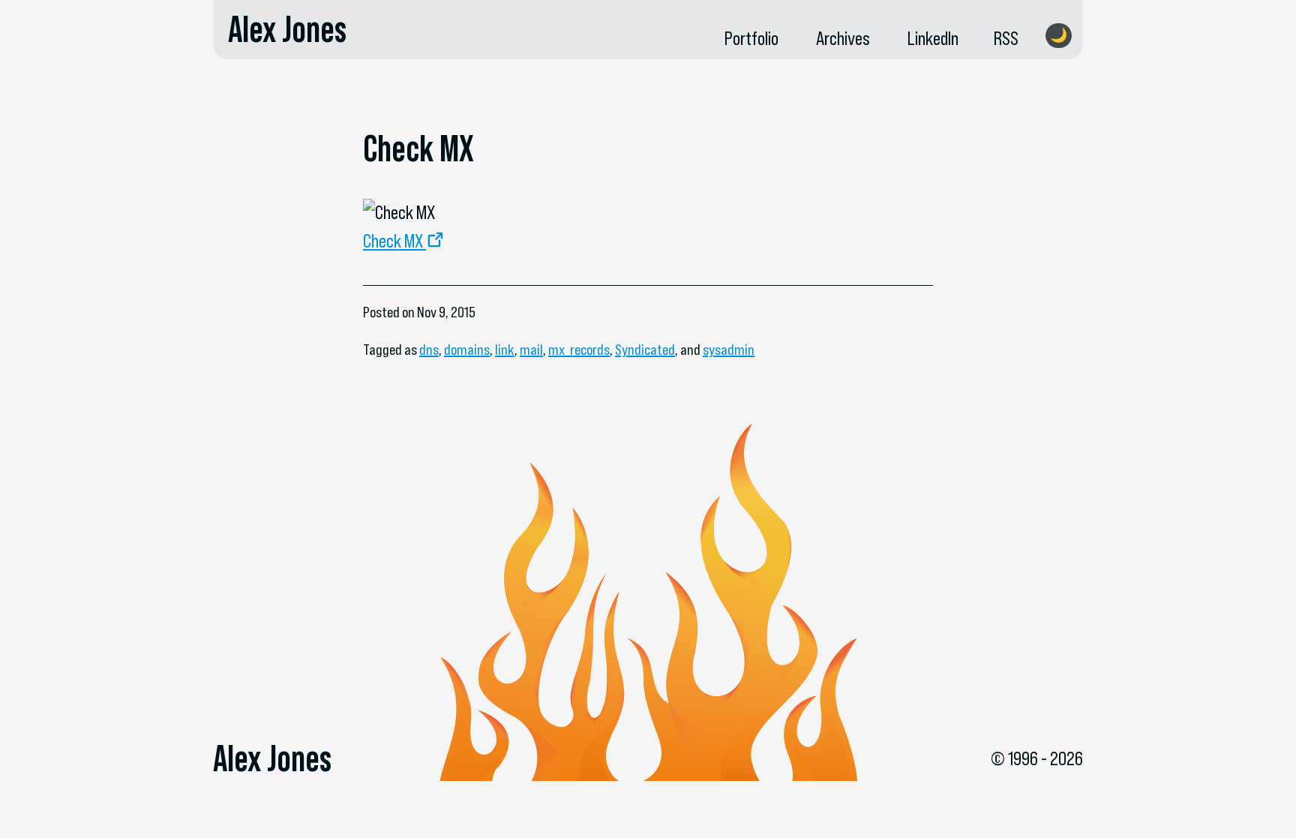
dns (429, 349)
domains (467, 349)
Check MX (393, 240)
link (504, 349)
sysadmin (728, 349)
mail (531, 349)
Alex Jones (287, 29)
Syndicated (645, 349)
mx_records (579, 349)
